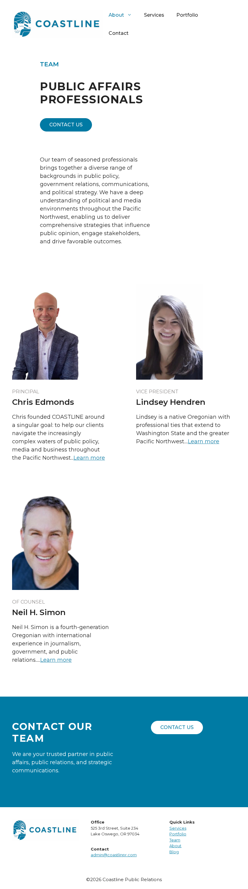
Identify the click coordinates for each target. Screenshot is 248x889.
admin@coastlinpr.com (114, 854)
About (175, 845)
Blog (174, 851)
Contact (119, 33)
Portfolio (187, 15)
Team (174, 839)
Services (154, 15)
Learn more (89, 457)
